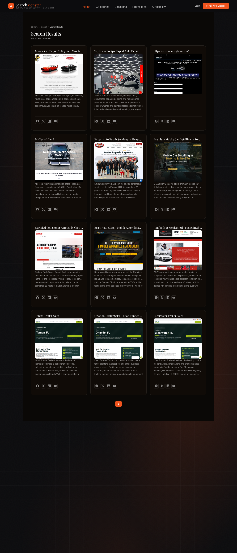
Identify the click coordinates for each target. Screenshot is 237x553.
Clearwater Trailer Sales (168, 316)
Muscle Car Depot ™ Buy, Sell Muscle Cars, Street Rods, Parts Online (59, 51)
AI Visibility (159, 6)
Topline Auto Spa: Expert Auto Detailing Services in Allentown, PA (118, 51)
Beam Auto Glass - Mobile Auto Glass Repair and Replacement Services (118, 227)
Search (44, 27)
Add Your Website (217, 6)
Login (197, 6)
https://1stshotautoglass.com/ (171, 51)
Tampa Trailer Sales (47, 316)
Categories (102, 6)
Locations (121, 6)
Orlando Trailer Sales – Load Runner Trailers (118, 316)
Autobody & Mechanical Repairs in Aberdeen (178, 227)
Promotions (139, 6)
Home (86, 6)
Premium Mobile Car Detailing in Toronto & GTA (178, 139)
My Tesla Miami (44, 139)
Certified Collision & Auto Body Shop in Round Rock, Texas (59, 227)
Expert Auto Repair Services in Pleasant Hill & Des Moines (118, 139)
